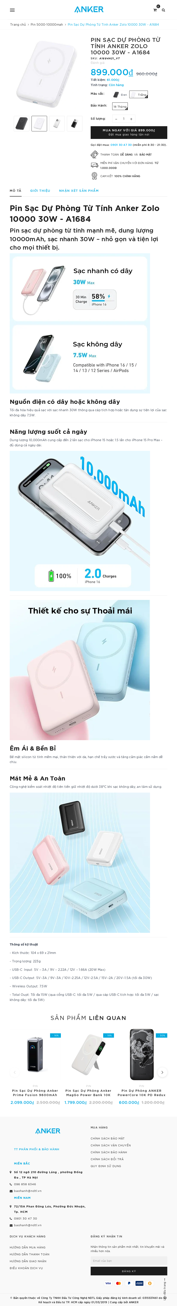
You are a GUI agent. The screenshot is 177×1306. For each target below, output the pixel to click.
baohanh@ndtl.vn (28, 1191)
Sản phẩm (88, 1017)
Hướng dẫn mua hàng (28, 1247)
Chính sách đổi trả (107, 1159)
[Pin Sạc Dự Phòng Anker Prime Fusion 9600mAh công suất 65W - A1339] (35, 1066)
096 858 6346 (25, 1184)
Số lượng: (98, 118)
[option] (48, 74)
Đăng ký (129, 1271)
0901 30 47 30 (121, 144)
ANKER (134, 1302)
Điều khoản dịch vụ (26, 1268)
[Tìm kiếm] (163, 10)
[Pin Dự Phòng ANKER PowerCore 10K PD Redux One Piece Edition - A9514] (141, 1066)
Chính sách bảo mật (108, 1138)
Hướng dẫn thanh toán (29, 1254)
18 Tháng (120, 106)
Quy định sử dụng (106, 1166)
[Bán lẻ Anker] (89, 9)
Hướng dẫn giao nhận (28, 1261)
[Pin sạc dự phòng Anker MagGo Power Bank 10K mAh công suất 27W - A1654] (88, 1066)
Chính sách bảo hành (109, 1152)
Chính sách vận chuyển (111, 1145)
